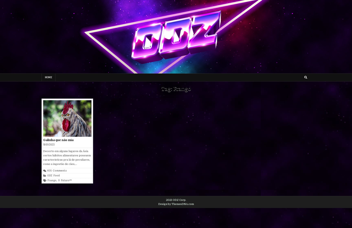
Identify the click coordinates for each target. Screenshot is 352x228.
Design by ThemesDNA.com (176, 204)
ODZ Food (53, 175)
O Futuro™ (65, 180)
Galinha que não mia (58, 140)
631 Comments (57, 170)
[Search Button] (305, 77)
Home (48, 77)
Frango (51, 180)
